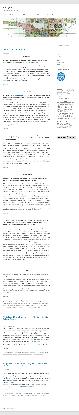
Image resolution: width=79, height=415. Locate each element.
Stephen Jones (64, 124)
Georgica (7, 7)
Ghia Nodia (60, 104)
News (38, 14)
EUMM (27, 301)
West (73, 126)
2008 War (38, 393)
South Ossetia (63, 121)
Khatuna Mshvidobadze (19, 305)
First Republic (71, 102)
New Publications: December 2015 (16, 49)
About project (24, 14)
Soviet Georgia (61, 123)
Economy (59, 56)
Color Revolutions (61, 93)
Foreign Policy (60, 103)
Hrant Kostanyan (23, 303)
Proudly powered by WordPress (10, 408)
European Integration (35, 301)
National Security (71, 109)
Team (32, 14)
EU (25, 301)
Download (5, 348)
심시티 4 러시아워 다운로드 (10, 326)
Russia (17, 395)
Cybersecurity (46, 300)
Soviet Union (70, 123)
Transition (60, 126)
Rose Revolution (65, 115)
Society (58, 58)
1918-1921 (25, 300)
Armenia (35, 300)
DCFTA (10, 301)
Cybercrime (40, 300)
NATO (58, 110)
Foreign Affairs (18, 352)
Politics (58, 55)
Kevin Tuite (59, 105)
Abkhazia (30, 300)
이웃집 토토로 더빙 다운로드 (27, 386)
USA (70, 126)
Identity (66, 104)
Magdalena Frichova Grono (9, 395)
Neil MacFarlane (63, 110)
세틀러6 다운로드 (10, 382)
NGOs (67, 111)
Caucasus (71, 92)
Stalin (58, 124)
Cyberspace (6, 301)
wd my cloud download (17, 95)
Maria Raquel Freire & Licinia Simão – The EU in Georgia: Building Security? (25, 318)
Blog (53, 14)
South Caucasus (66, 120)
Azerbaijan (65, 92)
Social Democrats (40, 305)
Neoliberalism (61, 112)
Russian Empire (69, 118)
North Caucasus (61, 113)
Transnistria (13, 307)
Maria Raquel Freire (30, 305)
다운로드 (13, 71)
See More (5, 84)
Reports (24, 352)
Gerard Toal (16, 303)
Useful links (46, 14)
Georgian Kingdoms (67, 103)
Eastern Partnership (17, 301)
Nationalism (62, 109)
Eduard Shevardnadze (63, 97)
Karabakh (11, 305)
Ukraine (67, 126)
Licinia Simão (46, 352)
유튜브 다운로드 (9, 378)
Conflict (42, 393)
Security (28, 352)
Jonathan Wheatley (39, 303)
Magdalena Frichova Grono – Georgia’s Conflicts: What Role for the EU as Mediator (25, 364)
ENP (23, 301)
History (58, 60)
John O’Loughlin (31, 303)
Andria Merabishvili (36, 307)
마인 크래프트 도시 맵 (34, 341)
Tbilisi (8, 307)
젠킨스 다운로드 (24, 198)
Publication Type (13, 14)
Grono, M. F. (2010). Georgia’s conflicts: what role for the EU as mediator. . (24, 385)
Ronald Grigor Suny (61, 114)
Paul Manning (69, 113)
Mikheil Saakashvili (66, 107)
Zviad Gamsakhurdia (64, 128)
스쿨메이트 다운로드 (15, 125)
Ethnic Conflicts (60, 101)
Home (4, 14)
